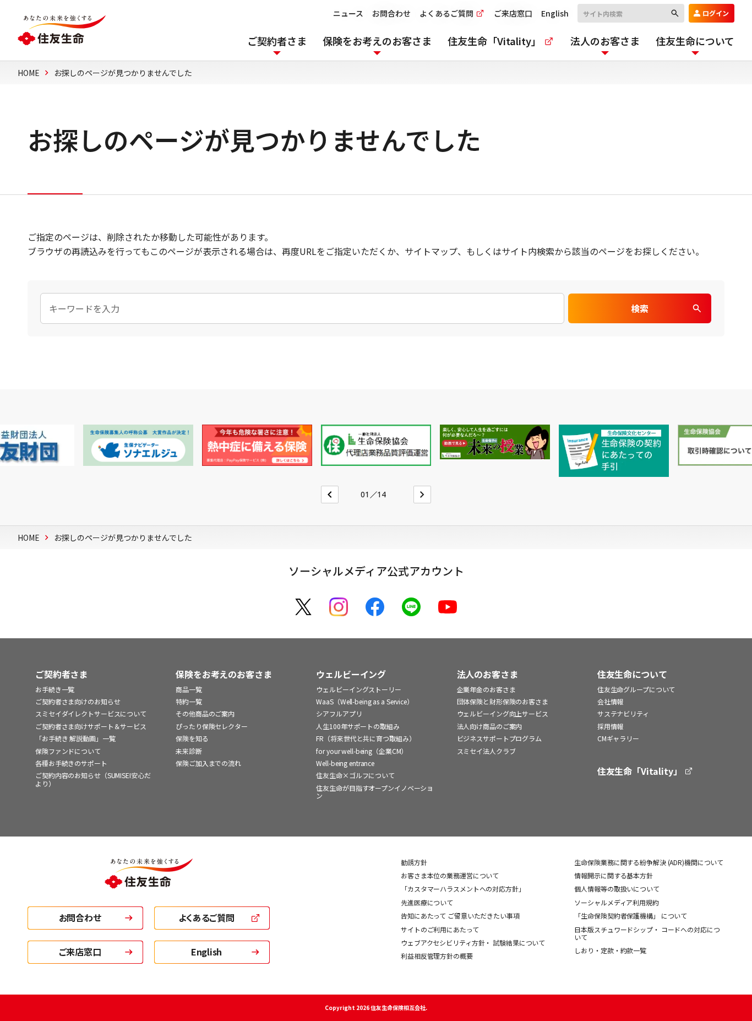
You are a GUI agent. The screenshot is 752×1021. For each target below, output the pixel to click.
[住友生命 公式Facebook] (375, 607)
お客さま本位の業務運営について (450, 875)
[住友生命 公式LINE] (411, 607)
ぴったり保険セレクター (212, 726)
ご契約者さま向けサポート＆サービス (90, 726)
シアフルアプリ (339, 713)
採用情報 (610, 726)
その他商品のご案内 (205, 713)
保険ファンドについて (68, 751)
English (555, 13)
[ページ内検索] (302, 308)
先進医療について (427, 902)
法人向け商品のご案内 (489, 726)
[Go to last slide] (330, 494)
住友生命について (632, 674)
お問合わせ (391, 13)
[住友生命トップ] (149, 881)
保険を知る (192, 738)
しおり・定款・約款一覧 (610, 950)
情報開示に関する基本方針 (613, 875)
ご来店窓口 (513, 13)
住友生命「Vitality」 (640, 771)
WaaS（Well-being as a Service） (364, 701)
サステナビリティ (623, 713)
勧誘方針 (414, 862)
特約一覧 (189, 701)
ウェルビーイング (351, 674)
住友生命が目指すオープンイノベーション (374, 791)
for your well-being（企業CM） (361, 751)
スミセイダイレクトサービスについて (90, 713)
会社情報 (610, 701)
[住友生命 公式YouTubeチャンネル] (447, 607)
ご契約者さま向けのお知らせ (77, 701)
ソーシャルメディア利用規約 (616, 902)
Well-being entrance (345, 763)
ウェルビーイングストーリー (358, 689)
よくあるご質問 (447, 13)
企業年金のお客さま (486, 689)
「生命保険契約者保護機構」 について (630, 915)
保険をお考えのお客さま (223, 674)
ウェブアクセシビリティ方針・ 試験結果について (473, 942)
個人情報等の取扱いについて (616, 888)
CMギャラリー (618, 738)
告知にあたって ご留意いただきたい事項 (460, 915)
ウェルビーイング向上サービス (502, 713)
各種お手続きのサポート (71, 763)
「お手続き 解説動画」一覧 (75, 738)
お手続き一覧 (54, 689)
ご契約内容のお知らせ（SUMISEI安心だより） (92, 779)
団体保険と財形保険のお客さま (502, 701)
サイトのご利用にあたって (440, 929)
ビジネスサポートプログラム (499, 738)
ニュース (348, 13)
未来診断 (189, 751)
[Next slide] (422, 494)
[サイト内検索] (630, 12)
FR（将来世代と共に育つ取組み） (365, 738)
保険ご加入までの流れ (208, 763)
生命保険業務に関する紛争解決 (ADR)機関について (648, 862)
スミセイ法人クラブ (486, 751)
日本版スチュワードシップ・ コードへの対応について (647, 933)
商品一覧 (189, 689)
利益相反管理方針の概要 (437, 955)
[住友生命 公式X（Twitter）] (303, 607)
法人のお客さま (487, 674)
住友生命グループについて (636, 689)
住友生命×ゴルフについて (355, 775)
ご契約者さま (61, 674)
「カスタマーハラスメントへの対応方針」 (463, 888)
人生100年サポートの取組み (357, 726)
